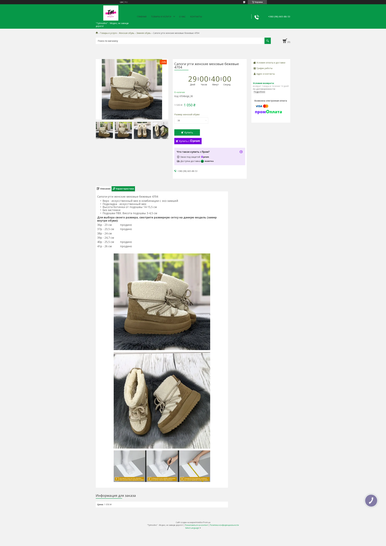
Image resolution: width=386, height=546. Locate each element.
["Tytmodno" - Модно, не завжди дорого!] (111, 12)
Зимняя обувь (143, 33)
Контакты (196, 16)
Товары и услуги (161, 16)
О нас (182, 16)
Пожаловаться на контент (196, 525)
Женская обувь (126, 33)
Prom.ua (206, 522)
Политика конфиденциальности (224, 525)
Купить (188, 132)
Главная (141, 16)
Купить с (184, 141)
